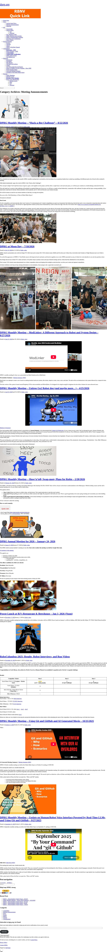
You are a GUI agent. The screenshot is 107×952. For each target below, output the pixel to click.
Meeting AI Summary (5, 428)
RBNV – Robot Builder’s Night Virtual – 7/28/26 (15, 904)
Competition (6, 910)
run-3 (26, 709)
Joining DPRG (10, 30)
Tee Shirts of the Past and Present (14, 67)
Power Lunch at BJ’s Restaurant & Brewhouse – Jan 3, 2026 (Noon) (36, 613)
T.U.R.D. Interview (17, 701)
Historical (5, 58)
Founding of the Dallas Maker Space (15, 72)
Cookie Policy (33, 940)
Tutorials (8, 44)
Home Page (6, 20)
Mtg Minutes (9, 62)
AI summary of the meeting (7, 550)
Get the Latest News (11, 23)
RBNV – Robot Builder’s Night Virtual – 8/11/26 (15, 901)
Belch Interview (18, 698)
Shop (10, 82)
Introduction (9, 60)
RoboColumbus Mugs (11, 69)
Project (5, 915)
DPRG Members (10, 75)
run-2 (22, 709)
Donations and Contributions (13, 38)
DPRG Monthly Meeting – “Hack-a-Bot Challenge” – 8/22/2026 (34, 122)
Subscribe (8, 26)
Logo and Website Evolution (13, 71)
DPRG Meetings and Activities (14, 36)
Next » (10, 882)
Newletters (9, 61)
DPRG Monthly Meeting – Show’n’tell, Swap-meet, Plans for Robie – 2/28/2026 (42, 479)
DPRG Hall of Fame (11, 55)
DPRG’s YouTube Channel (13, 47)
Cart (10, 31)
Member (5, 74)
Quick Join (5, 509)
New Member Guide (11, 34)
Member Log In (10, 76)
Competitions (6, 48)
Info (4, 27)
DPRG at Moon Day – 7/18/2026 (17, 246)
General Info (9, 29)
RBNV (5, 916)
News (4, 22)
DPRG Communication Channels (14, 37)
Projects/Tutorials (7, 41)
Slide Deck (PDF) (10, 862)
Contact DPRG (4, 945)
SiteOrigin (7, 947)
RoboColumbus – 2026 (12, 51)
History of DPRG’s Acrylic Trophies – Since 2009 (18, 68)
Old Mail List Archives (12, 64)
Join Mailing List (10, 57)
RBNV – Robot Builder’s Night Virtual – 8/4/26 (15, 903)
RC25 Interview (17, 704)
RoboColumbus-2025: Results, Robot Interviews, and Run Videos (35, 656)
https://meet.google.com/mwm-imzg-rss (19, 512)
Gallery (8, 65)
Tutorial (5, 917)
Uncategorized (6, 919)
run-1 (18, 709)
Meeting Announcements (12, 24)
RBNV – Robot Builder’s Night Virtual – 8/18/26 (15, 899)
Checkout (11, 33)
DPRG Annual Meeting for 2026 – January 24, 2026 (27, 541)
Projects (8, 43)
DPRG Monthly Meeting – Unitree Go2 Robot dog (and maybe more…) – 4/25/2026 (44, 388)
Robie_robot (27, 126)
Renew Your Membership (12, 79)
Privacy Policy (9, 40)
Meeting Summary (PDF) (19, 377)
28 (7, 882)
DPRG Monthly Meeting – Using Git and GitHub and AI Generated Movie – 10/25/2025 (47, 721)
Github (8, 45)
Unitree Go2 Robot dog (58, 430)
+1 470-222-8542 (15, 513)
